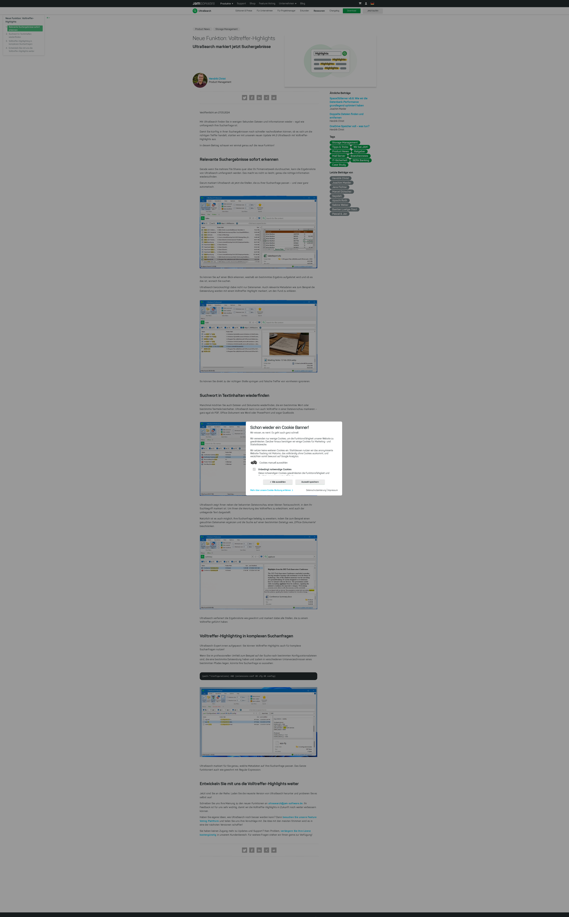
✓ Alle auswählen (278, 482)
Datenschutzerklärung (316, 490)
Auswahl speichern (310, 482)
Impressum (333, 490)
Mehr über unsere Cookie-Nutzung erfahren (270, 490)
